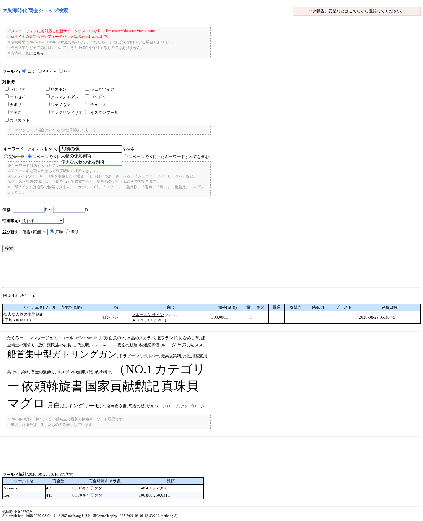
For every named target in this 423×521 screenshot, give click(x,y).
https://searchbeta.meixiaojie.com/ (130, 31)
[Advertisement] (115, 271)
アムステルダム (64, 97)
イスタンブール (104, 112)
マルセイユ (20, 97)
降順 (75, 231)
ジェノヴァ (60, 104)
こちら (355, 11)
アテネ (16, 112)
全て (31, 71)
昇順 (59, 231)
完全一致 (17, 156)
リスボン (58, 89)
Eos (67, 71)
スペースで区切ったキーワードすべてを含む (169, 156)
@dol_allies (90, 36)
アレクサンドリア (66, 112)
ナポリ (16, 104)
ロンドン (98, 97)
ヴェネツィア (102, 89)
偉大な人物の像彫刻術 (23, 314)
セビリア (18, 89)
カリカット (20, 120)
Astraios (49, 71)
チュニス (98, 104)
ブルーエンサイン (148, 314)
